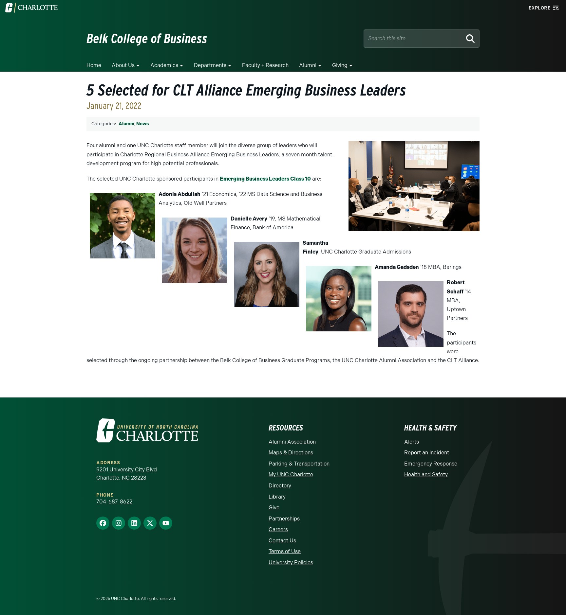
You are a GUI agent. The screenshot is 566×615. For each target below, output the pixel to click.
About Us (123, 65)
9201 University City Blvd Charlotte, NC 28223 (126, 473)
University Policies (291, 562)
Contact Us (282, 540)
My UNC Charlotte (291, 474)
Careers (278, 529)
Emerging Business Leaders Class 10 (265, 179)
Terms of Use (285, 551)
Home (93, 65)
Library (277, 497)
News (142, 124)
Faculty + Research (265, 65)
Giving (340, 65)
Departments (210, 65)
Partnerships (284, 519)
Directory (280, 486)
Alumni (307, 65)
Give (274, 507)
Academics (164, 65)
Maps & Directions (291, 452)
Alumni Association (292, 442)
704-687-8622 (114, 502)
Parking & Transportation (299, 464)
